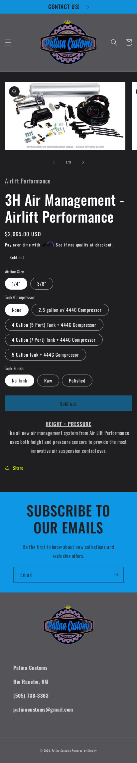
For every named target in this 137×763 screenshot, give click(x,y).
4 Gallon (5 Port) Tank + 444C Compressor (54, 324)
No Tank (19, 380)
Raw (48, 380)
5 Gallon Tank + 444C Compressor (45, 354)
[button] (8, 42)
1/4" (16, 283)
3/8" (41, 283)
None (17, 309)
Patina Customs (61, 750)
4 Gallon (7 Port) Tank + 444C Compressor (54, 339)
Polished (77, 380)
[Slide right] (83, 162)
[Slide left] (54, 162)
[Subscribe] (116, 575)
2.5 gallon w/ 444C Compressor (70, 309)
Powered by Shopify (84, 750)
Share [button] (18, 467)
